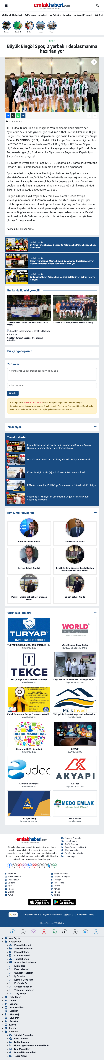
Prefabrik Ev (13, 880)
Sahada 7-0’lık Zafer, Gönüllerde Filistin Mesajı (73, 322)
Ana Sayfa (14, 938)
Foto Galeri (15, 997)
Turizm (57, 886)
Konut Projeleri (84, 15)
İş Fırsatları (20, 976)
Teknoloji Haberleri (24, 990)
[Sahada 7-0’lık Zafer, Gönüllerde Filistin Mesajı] (75, 307)
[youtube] (44, 931)
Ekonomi (12, 873)
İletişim (13, 1028)
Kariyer (57, 889)
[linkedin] (96, 931)
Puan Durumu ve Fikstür (75, 847)
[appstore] (40, 902)
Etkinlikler (19, 966)
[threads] (75, 931)
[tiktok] (64, 931)
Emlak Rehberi (14, 876)
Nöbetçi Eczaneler (73, 838)
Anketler (14, 1021)
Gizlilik (11, 892)
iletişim (57, 895)
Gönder (13, 393)
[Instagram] (24, 865)
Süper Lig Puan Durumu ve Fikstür (31, 1045)
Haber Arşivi (70, 856)
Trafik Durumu (71, 844)
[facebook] (12, 931)
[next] (85, 931)
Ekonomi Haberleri (36, 15)
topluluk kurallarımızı (33, 402)
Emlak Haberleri (13, 15)
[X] (14, 865)
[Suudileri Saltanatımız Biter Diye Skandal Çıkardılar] (29, 332)
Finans (11, 889)
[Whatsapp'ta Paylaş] (18, 115)
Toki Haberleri (21, 959)
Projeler (57, 880)
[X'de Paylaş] (13, 115)
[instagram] (33, 931)
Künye (10, 895)
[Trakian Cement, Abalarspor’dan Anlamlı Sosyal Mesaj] (29, 307)
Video (12, 1000)
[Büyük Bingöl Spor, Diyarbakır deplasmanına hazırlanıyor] (52, 84)
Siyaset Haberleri (23, 986)
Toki (10, 886)
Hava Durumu (71, 841)
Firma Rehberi (16, 1007)
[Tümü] (95, 426)
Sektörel (11, 883)
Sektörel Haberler (61, 15)
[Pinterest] (19, 865)
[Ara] (97, 6)
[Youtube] (34, 865)
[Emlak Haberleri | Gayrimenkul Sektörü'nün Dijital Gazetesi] (51, 5)
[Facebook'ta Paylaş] (8, 115)
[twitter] (23, 931)
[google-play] (64, 902)
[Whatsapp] (54, 865)
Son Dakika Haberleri (74, 853)
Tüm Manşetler (72, 850)
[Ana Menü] (6, 5)
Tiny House (59, 883)
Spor (52, 41)
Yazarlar (13, 1004)
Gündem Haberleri (23, 972)
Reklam (57, 892)
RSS (14, 914)
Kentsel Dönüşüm (62, 876)
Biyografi (14, 1017)
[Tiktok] (39, 865)
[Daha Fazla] (23, 115)
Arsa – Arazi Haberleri (25, 962)
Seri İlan (13, 1010)
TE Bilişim (59, 923)
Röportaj (14, 1014)
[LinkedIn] (29, 865)
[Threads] (44, 865)
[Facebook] (9, 865)
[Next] (49, 865)
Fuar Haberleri (21, 969)
